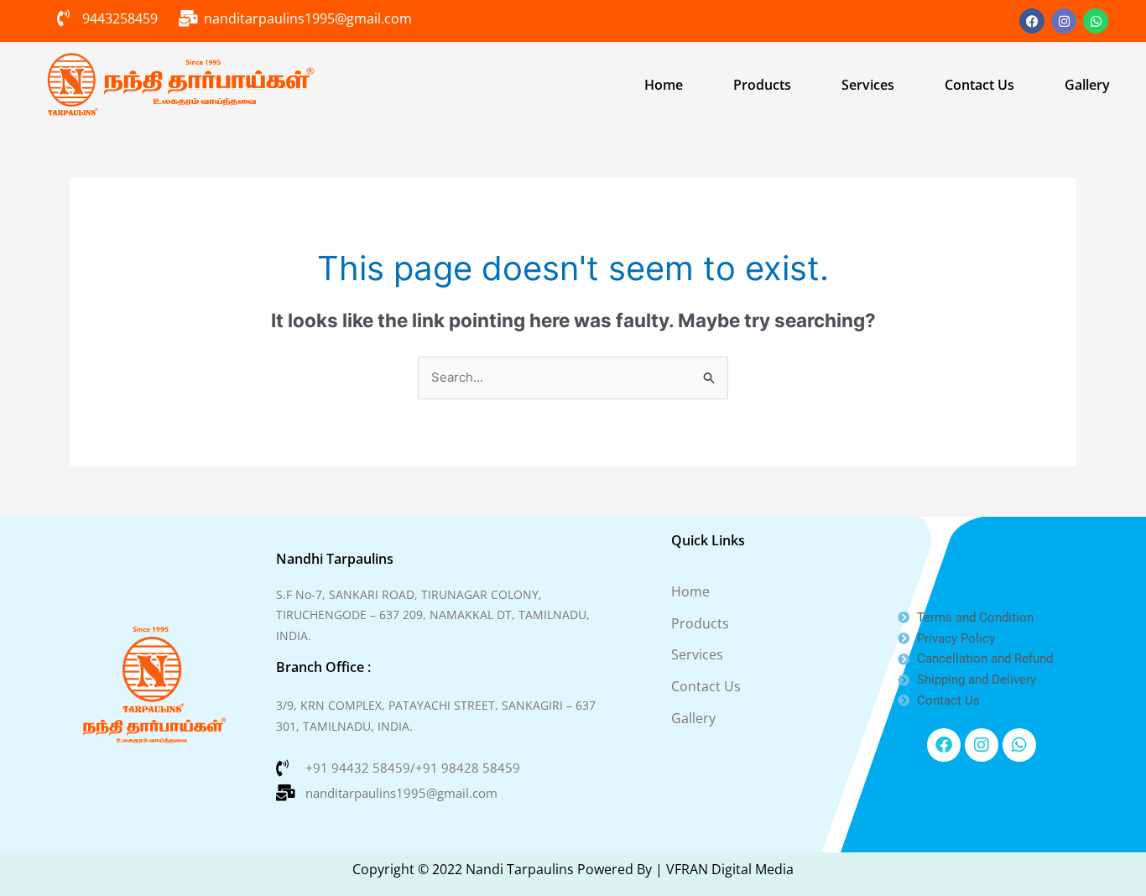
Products (762, 85)
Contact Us (979, 85)
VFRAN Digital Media (730, 869)
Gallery (1087, 85)
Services (867, 85)
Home (663, 85)
